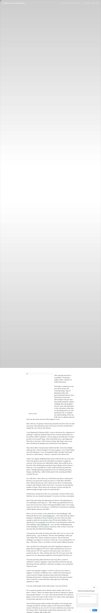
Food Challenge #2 (43, 524)
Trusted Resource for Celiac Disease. (13, 3)
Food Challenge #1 (49, 516)
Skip (90, 610)
